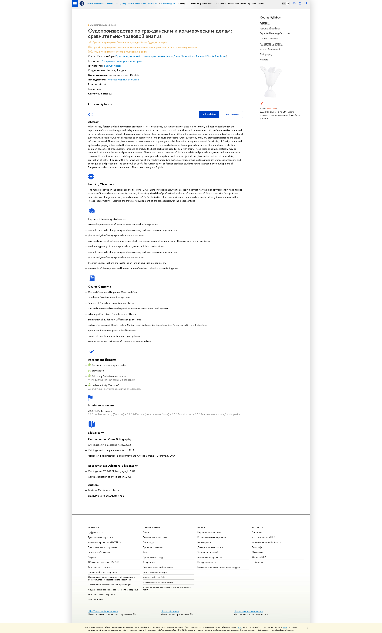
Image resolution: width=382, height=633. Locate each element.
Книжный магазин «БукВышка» (266, 542)
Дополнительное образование (158, 567)
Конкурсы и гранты (206, 562)
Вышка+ (146, 552)
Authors (264, 59)
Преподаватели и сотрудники (102, 547)
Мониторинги (204, 542)
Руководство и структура (100, 537)
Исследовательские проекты (211, 537)
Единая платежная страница (101, 594)
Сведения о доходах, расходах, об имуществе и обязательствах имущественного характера (111, 578)
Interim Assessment (270, 49)
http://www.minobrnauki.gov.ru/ (103, 611)
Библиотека (258, 532)
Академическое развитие (209, 557)
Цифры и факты (95, 532)
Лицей (146, 532)
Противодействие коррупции (102, 572)
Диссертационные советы (210, 547)
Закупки (92, 557)
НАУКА (201, 527)
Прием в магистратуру (154, 557)
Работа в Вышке (95, 599)
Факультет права (112, 65)
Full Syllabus (209, 114)
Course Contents (269, 38)
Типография (258, 547)
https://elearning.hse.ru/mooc (248, 611)
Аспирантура (149, 562)
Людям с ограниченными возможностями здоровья (113, 589)
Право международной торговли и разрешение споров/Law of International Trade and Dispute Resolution (170, 56)
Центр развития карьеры (155, 572)
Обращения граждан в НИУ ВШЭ (104, 562)
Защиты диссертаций (207, 552)
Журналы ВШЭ (259, 557)
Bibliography (266, 54)
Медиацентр (258, 552)
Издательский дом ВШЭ (263, 537)
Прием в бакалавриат (153, 547)
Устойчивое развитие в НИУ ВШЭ (104, 542)
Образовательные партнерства (158, 581)
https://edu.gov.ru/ (170, 611)
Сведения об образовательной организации (109, 584)
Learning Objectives (270, 28)
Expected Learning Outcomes (275, 33)
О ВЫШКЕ (93, 527)
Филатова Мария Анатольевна (123, 79)
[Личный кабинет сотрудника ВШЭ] (300, 3)
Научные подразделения (209, 532)
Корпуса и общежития (99, 552)
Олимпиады (148, 542)
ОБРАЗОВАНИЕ (151, 527)
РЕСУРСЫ (257, 527)
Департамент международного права (122, 61)
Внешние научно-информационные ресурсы (218, 567)
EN (288, 3)
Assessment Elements (271, 43)
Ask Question (232, 114)
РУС (283, 3)
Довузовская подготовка (155, 537)
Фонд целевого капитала (100, 567)
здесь (240, 627)
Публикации (258, 562)
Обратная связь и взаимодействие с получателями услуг (167, 588)
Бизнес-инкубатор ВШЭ (154, 577)
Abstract (264, 22)
